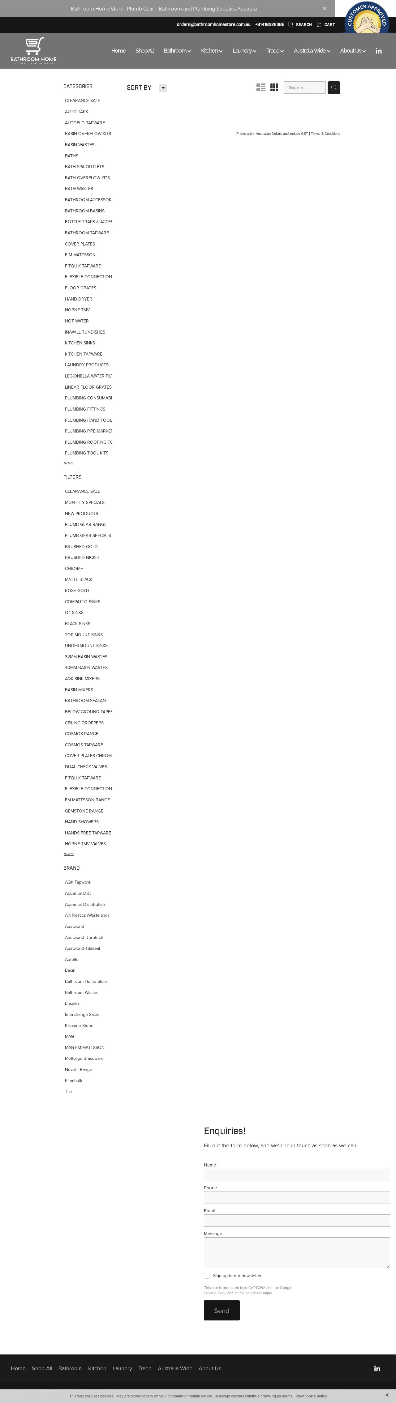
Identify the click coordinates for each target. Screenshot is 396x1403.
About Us (351, 50)
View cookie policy (311, 1396)
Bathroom (175, 50)
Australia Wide (310, 50)
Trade (273, 50)
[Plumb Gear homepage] (48, 51)
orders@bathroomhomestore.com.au (214, 24)
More (69, 463)
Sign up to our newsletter (237, 1276)
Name (210, 1164)
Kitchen (210, 50)
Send (222, 1310)
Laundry (242, 50)
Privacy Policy (215, 1292)
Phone (210, 1187)
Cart (329, 24)
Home (118, 50)
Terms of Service (248, 1292)
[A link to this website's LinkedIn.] (378, 50)
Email (209, 1210)
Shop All (144, 50)
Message (213, 1233)
